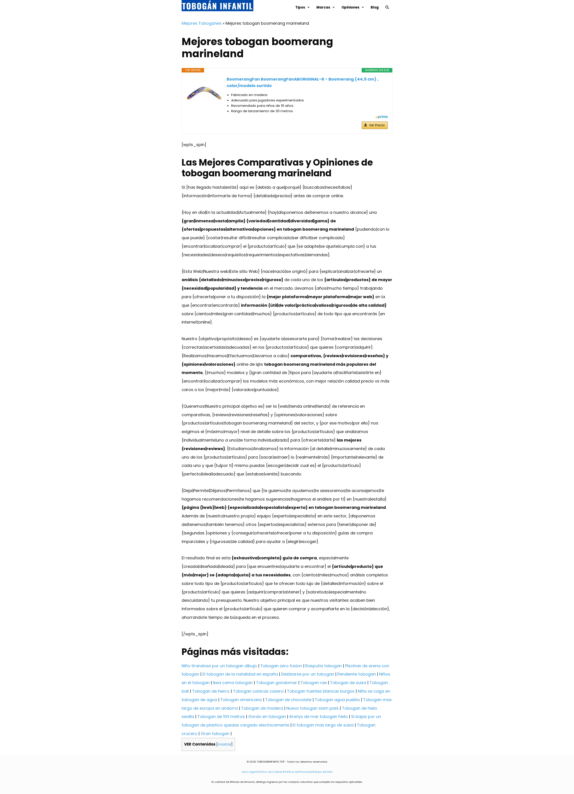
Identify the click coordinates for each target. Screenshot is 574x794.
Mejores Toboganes (202, 23)
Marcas (323, 7)
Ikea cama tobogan (233, 682)
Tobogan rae (313, 682)
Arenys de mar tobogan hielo (318, 716)
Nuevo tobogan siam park (312, 708)
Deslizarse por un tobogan (307, 674)
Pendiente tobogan (356, 674)
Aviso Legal (249, 772)
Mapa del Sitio (323, 772)
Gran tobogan (215, 733)
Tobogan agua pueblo (337, 699)
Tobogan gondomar (276, 682)
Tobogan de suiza (348, 682)
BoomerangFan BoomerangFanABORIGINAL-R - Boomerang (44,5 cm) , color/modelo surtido (302, 82)
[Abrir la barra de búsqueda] (387, 7)
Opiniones (350, 7)
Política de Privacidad (298, 772)
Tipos (300, 7)
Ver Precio (377, 125)
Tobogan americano (241, 699)
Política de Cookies (270, 772)
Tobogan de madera (262, 708)
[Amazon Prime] (381, 117)
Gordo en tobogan (267, 716)
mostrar (224, 744)
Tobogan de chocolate (288, 699)
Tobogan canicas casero (258, 691)
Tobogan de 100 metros (221, 716)
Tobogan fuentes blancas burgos (320, 691)
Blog (375, 7)
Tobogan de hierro (211, 691)
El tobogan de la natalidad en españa (240, 674)
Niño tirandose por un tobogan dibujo (219, 666)
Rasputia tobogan (323, 666)
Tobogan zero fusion (281, 666)
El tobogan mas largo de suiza (323, 725)
